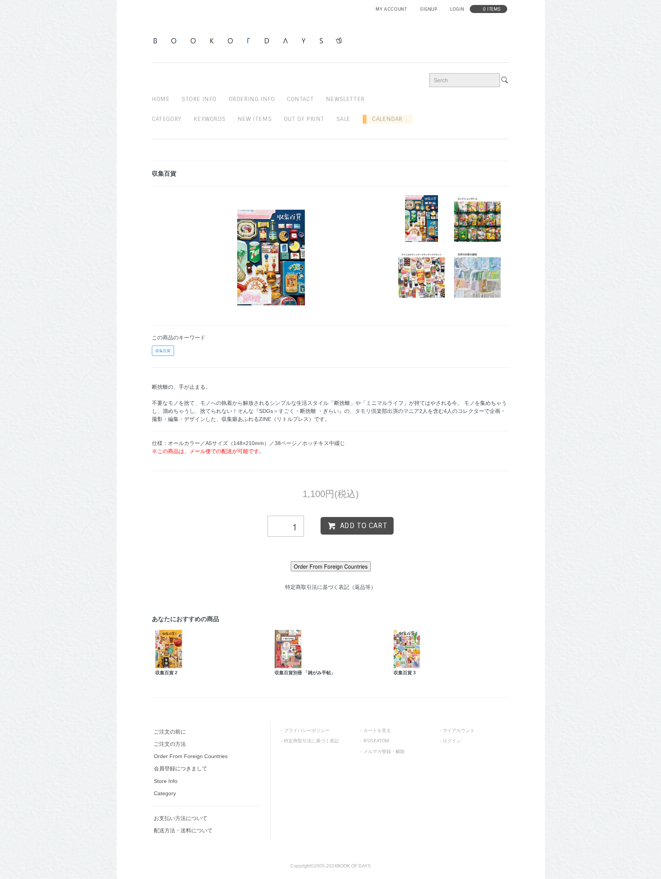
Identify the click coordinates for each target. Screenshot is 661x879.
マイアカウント (459, 730)
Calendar (384, 119)
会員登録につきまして (180, 768)
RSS (368, 741)
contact (300, 99)
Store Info (165, 781)
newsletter (345, 99)
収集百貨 (163, 351)
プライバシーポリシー (307, 730)
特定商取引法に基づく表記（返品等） (330, 587)
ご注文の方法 (170, 744)
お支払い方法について (180, 818)
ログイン (452, 741)
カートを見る (377, 730)
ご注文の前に (170, 732)
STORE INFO (199, 99)
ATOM (382, 741)
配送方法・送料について (183, 830)
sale (343, 119)
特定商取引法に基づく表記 (311, 741)
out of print (304, 119)
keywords (209, 119)
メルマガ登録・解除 (384, 751)
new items (255, 119)
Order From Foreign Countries (191, 756)
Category (167, 119)
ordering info (252, 99)
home (160, 99)
